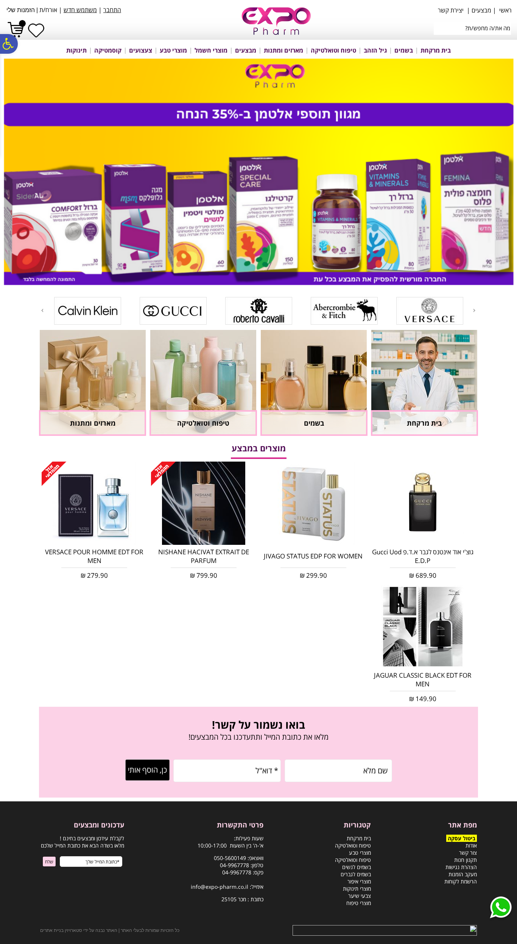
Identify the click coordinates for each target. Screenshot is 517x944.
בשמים (403, 50)
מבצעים (245, 50)
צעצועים (140, 50)
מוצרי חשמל (211, 50)
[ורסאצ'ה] (379, 323)
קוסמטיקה (107, 50)
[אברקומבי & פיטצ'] (294, 323)
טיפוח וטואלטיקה (333, 50)
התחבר (112, 10)
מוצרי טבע (173, 50)
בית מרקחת (435, 50)
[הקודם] (475, 310)
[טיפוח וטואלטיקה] (203, 433)
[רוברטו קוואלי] (208, 323)
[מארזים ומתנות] (93, 433)
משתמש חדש (80, 10)
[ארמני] (465, 323)
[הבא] (41, 310)
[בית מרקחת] (424, 433)
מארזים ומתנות (283, 50)
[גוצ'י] (123, 323)
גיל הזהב (375, 50)
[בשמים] (314, 433)
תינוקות (76, 50)
